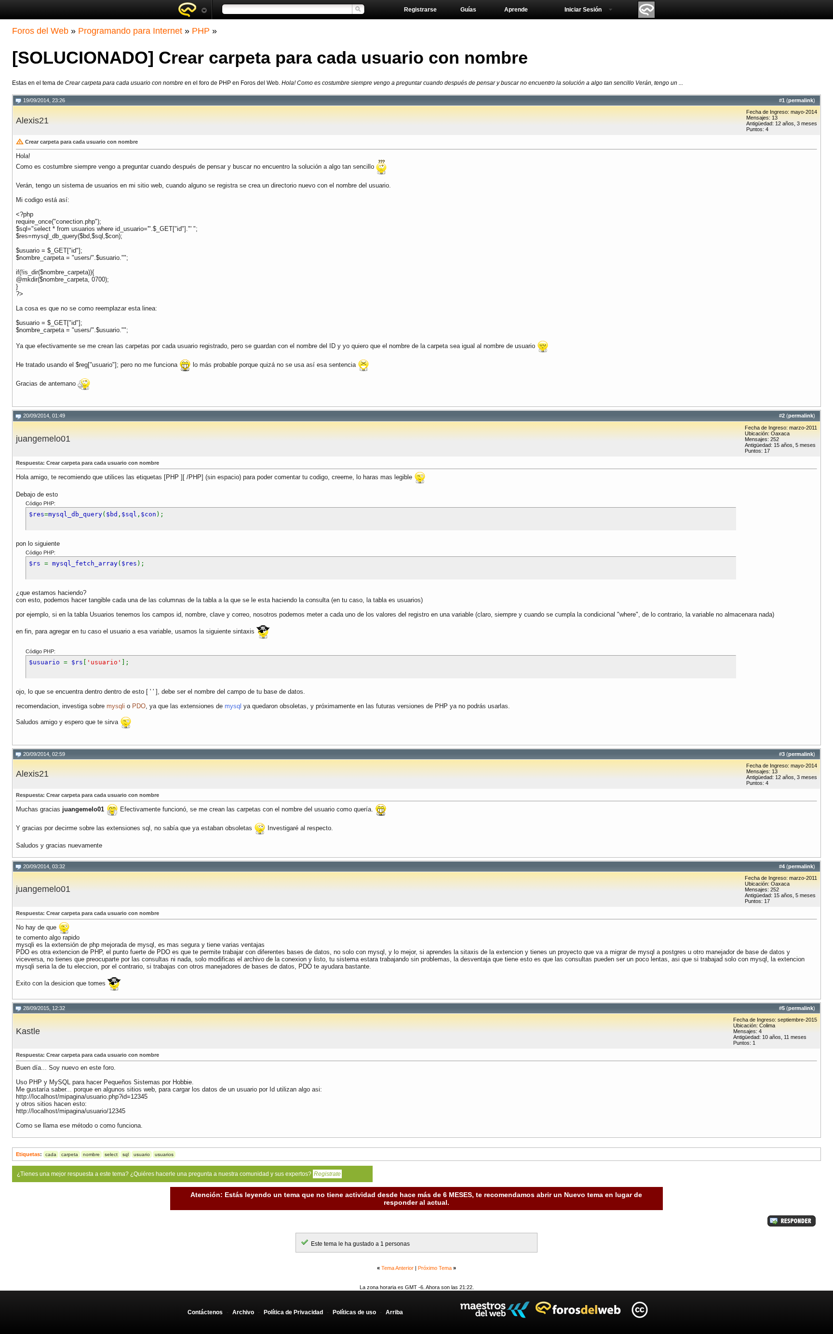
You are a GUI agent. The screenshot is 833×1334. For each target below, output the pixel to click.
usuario (142, 1154)
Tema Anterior (397, 1268)
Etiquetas (28, 1154)
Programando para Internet (130, 31)
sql (125, 1154)
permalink (800, 100)
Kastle (28, 1031)
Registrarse (420, 9)
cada (50, 1154)
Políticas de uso (354, 1312)
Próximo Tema (435, 1268)
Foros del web (192, 9)
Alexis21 (32, 120)
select (111, 1154)
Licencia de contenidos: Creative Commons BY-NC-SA (639, 1309)
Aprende (516, 9)
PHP (201, 31)
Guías (468, 9)
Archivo (243, 1312)
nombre (91, 1154)
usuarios (164, 1154)
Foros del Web (40, 31)
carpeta (69, 1154)
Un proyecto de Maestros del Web (495, 1309)
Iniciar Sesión (583, 9)
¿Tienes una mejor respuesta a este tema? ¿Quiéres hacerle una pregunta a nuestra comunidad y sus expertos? (179, 1174)
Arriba (394, 1312)
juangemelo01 (43, 439)
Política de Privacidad (293, 1312)
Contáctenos (205, 1312)
